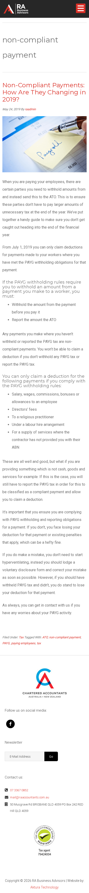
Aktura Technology (44, 887)
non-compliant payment (65, 637)
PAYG (6, 643)
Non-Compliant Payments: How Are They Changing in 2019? (44, 92)
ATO (45, 637)
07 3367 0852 (19, 790)
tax (39, 643)
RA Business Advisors (23, 9)
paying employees (23, 643)
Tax (21, 637)
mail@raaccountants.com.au (29, 797)
